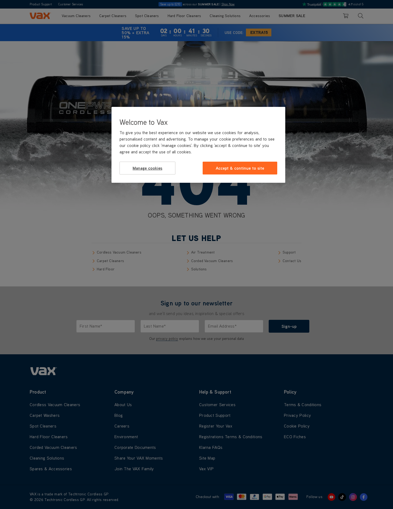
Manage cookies (147, 168)
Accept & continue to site (240, 168)
